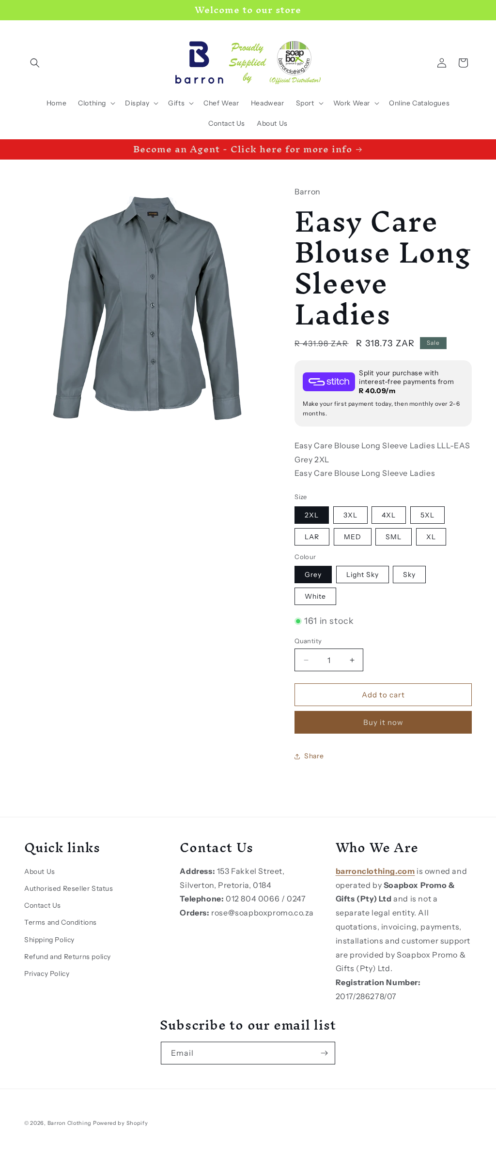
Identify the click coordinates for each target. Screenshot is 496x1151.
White (315, 596)
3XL (350, 515)
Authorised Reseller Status (68, 888)
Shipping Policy (49, 939)
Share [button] (314, 756)
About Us (39, 871)
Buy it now (383, 722)
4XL (389, 515)
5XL (427, 515)
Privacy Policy (46, 973)
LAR (312, 536)
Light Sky (362, 574)
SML (394, 536)
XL (431, 536)
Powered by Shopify (120, 1123)
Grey (313, 574)
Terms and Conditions (60, 922)
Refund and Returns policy (67, 956)
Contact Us (42, 905)
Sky (409, 574)
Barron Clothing (69, 1123)
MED (352, 536)
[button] (35, 63)
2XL (312, 515)
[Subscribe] (324, 1053)
